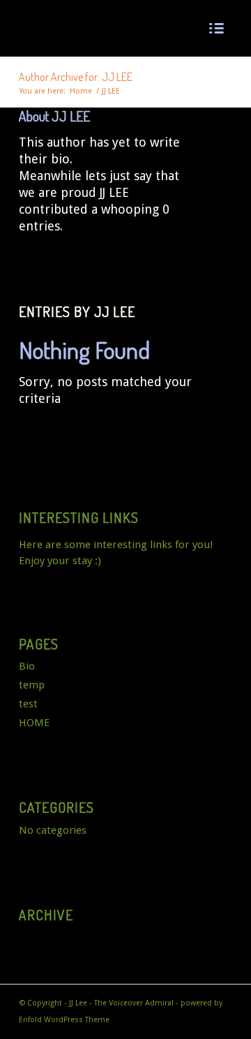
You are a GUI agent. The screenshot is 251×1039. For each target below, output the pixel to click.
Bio (27, 666)
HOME (34, 722)
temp (32, 685)
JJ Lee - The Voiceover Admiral (121, 1003)
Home (81, 91)
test (28, 704)
